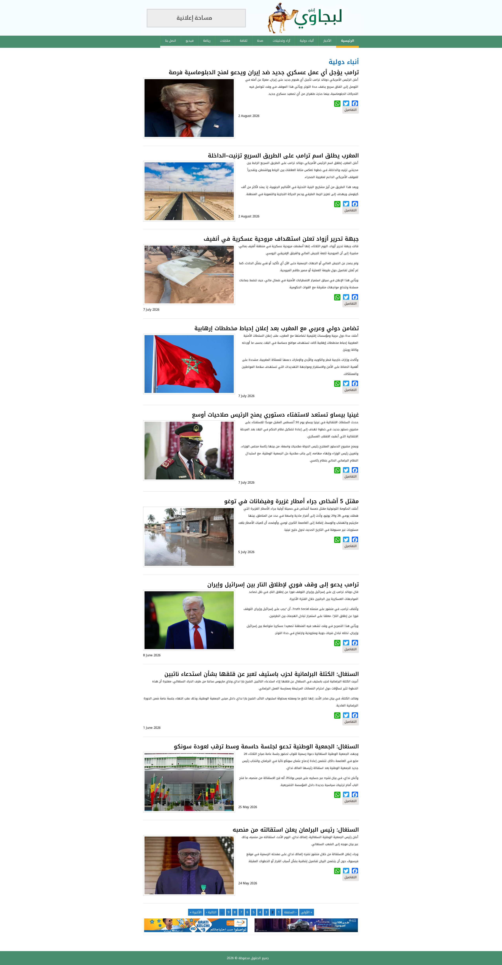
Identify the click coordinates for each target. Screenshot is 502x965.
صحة (260, 41)
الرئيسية (347, 41)
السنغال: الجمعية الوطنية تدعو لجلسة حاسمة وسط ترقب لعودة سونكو (266, 746)
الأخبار (327, 41)
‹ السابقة (290, 912)
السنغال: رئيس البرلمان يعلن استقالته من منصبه (296, 830)
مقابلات (225, 41)
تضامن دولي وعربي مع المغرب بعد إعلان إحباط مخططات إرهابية (276, 328)
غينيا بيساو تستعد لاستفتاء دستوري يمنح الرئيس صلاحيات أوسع (275, 415)
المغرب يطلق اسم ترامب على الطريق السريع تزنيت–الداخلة (283, 155)
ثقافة (243, 41)
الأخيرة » (196, 912)
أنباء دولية (307, 41)
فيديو (190, 41)
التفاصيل (351, 110)
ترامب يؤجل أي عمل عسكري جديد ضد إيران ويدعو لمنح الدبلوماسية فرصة (264, 72)
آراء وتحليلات (281, 41)
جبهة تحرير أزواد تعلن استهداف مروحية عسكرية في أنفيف (281, 239)
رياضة (206, 41)
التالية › (211, 912)
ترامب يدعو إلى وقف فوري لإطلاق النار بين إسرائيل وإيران (283, 584)
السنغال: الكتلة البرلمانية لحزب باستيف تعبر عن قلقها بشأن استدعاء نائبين (261, 674)
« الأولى (306, 912)
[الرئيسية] (251, 18)
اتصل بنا (170, 41)
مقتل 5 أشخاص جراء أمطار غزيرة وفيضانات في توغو (291, 501)
